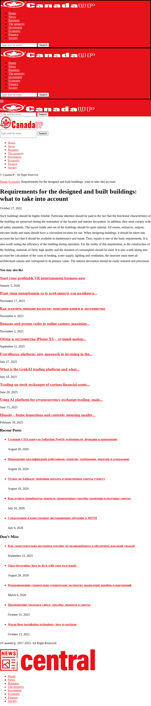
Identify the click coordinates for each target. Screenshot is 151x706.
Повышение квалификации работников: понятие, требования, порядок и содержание (68, 459)
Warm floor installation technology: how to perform (42, 624)
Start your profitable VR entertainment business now (42, 278)
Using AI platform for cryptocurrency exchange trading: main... (51, 400)
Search (43, 45)
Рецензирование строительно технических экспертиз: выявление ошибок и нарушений (69, 585)
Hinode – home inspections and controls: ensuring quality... (47, 415)
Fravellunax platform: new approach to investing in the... (46, 354)
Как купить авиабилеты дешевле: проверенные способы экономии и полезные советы (69, 498)
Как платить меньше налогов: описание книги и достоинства (52, 308)
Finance (13, 34)
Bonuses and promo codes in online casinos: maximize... (45, 324)
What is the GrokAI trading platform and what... (39, 369)
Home (12, 13)
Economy (14, 31)
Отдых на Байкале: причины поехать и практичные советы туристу (56, 478)
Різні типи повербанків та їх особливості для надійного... (48, 293)
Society (13, 38)
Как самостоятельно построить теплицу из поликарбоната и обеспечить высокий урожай (71, 546)
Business (13, 20)
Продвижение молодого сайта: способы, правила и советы (49, 604)
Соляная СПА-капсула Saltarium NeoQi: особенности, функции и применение (62, 439)
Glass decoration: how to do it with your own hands (42, 565)
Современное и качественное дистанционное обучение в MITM (52, 518)
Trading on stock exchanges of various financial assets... (45, 384)
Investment (15, 27)
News (12, 16)
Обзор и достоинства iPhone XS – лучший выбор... (43, 339)
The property (16, 24)
